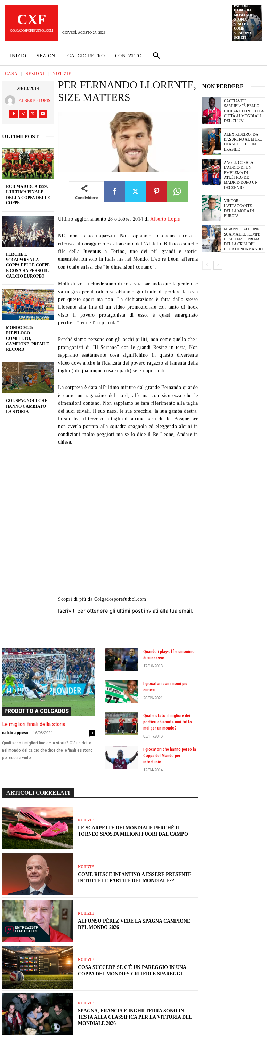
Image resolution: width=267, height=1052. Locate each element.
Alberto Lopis (34, 100)
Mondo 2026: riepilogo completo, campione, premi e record (27, 338)
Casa (11, 73)
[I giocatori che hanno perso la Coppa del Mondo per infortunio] (121, 757)
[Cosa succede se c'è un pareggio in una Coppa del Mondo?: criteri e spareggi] (37, 967)
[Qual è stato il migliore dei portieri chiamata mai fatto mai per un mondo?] (121, 723)
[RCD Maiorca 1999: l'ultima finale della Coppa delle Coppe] (28, 163)
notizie (61, 73)
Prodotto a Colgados (36, 711)
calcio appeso (15, 732)
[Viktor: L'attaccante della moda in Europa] (211, 208)
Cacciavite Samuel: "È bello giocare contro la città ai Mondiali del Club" (244, 111)
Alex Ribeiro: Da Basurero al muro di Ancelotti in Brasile (243, 141)
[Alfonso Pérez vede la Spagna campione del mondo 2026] (37, 921)
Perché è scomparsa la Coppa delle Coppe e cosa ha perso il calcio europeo (28, 265)
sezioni (35, 73)
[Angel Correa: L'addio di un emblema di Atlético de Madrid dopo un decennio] (211, 172)
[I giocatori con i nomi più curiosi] (121, 691)
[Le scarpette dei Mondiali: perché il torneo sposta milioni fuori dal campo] (37, 828)
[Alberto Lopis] (12, 100)
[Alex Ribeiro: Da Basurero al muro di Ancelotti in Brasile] (211, 141)
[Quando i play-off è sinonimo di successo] (121, 659)
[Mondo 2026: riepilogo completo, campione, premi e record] (28, 304)
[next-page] (217, 265)
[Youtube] (43, 114)
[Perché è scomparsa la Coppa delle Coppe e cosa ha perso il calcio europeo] (28, 231)
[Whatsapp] (177, 191)
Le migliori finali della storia (33, 723)
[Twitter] (33, 114)
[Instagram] (23, 114)
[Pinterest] (156, 191)
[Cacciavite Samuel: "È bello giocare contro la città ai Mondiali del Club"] (211, 110)
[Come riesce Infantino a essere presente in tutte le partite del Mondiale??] (37, 874)
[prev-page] (206, 265)
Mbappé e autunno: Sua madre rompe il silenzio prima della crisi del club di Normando (244, 239)
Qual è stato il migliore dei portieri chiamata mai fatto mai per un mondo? (167, 722)
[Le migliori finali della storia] (48, 682)
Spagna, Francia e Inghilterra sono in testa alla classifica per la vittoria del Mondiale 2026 (135, 1017)
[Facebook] (13, 114)
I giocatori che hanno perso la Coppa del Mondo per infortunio (169, 755)
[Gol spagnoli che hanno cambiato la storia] (28, 377)
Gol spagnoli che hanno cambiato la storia (26, 406)
